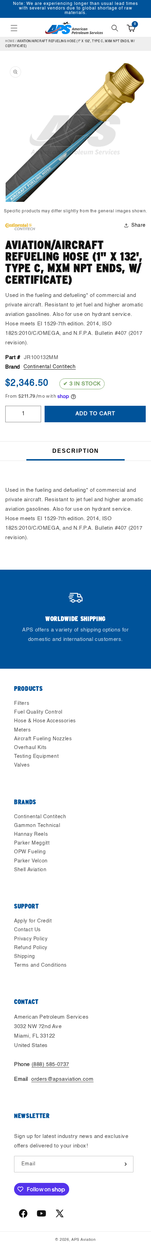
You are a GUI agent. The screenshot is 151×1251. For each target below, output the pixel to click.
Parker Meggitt (32, 843)
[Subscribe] (125, 1164)
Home (9, 41)
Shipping (24, 956)
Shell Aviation (30, 869)
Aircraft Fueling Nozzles (43, 738)
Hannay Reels (31, 834)
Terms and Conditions (40, 965)
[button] (14, 28)
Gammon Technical (37, 825)
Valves (22, 765)
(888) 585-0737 (50, 1064)
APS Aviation (83, 1240)
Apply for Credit (33, 921)
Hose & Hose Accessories (45, 721)
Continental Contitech (50, 366)
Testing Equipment (36, 756)
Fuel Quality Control (38, 712)
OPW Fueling (30, 851)
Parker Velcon (31, 861)
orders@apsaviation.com (62, 1079)
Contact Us (27, 929)
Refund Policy (30, 947)
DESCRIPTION (75, 451)
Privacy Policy (30, 938)
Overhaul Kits (30, 747)
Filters (21, 703)
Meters (22, 730)
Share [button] (138, 225)
